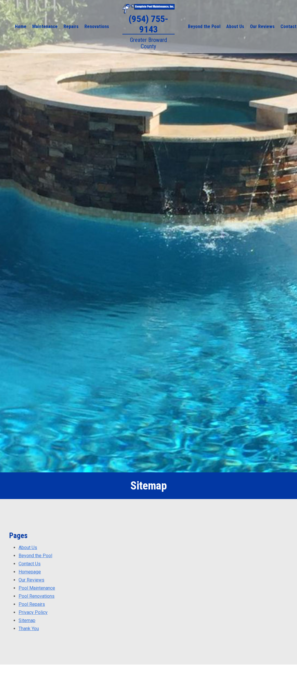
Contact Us (30, 563)
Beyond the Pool (204, 26)
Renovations (96, 26)
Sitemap (27, 620)
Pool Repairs (32, 604)
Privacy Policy (33, 612)
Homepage (30, 572)
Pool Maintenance (37, 588)
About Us (235, 26)
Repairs (71, 26)
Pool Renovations (37, 596)
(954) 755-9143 (148, 24)
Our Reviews (262, 26)
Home (20, 26)
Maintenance (45, 26)
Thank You (29, 628)
